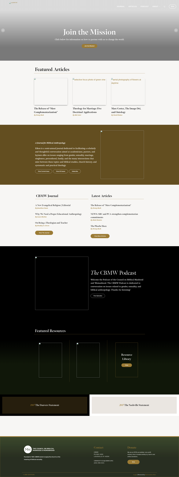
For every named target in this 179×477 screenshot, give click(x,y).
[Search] (164, 6)
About (155, 6)
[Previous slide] (3, 30)
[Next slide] (176, 30)
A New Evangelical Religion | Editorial (52, 205)
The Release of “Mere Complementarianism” (111, 205)
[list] (89, 30)
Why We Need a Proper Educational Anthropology (58, 214)
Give (172, 6)
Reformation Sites (150, 475)
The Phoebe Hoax (99, 226)
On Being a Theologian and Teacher (51, 223)
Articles (132, 6)
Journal (121, 6)
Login (135, 475)
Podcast (145, 6)
